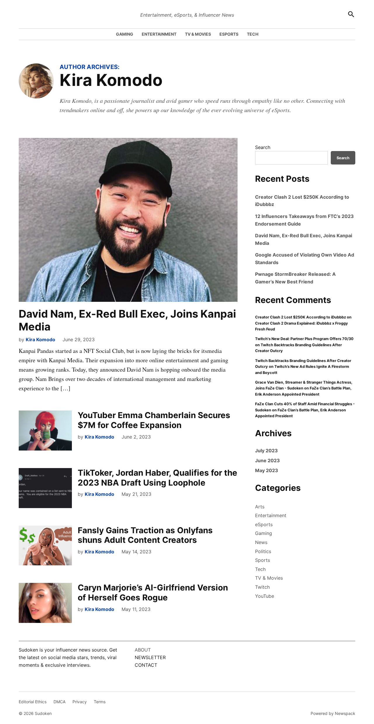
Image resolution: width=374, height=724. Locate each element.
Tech (260, 569)
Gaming (263, 533)
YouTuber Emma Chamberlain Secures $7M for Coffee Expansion (154, 420)
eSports (264, 524)
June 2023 (267, 460)
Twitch (262, 587)
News (261, 542)
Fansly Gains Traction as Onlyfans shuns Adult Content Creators (145, 535)
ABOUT (143, 650)
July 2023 (266, 450)
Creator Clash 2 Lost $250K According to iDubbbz (300, 317)
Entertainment (270, 515)
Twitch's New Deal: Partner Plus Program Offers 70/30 (304, 339)
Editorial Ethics (32, 701)
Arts (259, 507)
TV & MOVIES (198, 34)
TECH (252, 34)
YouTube (264, 596)
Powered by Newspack (333, 713)
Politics (263, 551)
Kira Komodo (40, 339)
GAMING (124, 34)
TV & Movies (269, 578)
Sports (262, 560)
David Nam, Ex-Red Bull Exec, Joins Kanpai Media (127, 320)
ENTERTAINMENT (159, 34)
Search (262, 147)
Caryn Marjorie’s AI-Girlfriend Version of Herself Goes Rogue (153, 592)
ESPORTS (228, 34)
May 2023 (266, 470)
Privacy (79, 701)
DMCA (59, 701)
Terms (99, 701)
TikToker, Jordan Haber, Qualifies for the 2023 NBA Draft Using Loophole (157, 478)
